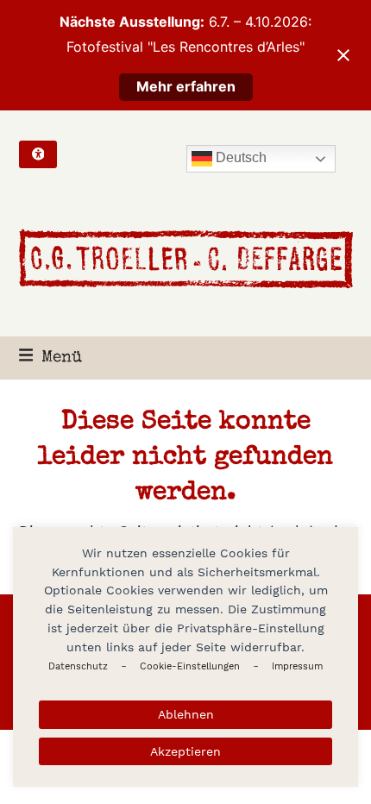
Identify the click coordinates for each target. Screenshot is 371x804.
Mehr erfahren (186, 86)
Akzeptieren (185, 751)
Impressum (297, 666)
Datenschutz (78, 666)
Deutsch (239, 157)
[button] (51, 358)
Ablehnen (186, 714)
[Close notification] (343, 55)
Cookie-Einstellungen (190, 666)
